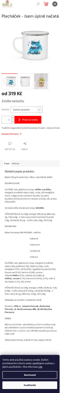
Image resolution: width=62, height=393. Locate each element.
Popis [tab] (7, 163)
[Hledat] (38, 4)
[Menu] (55, 4)
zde (40, 367)
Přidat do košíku (30, 119)
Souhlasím (30, 385)
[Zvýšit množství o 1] (12, 118)
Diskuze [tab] (15, 163)
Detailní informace (10, 134)
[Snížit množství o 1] (12, 121)
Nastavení (30, 375)
